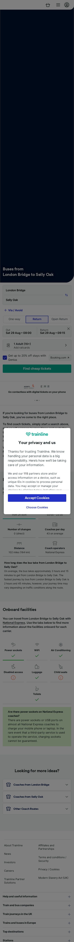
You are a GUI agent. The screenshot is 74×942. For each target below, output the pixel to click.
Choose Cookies (37, 507)
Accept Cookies (37, 498)
